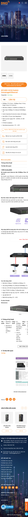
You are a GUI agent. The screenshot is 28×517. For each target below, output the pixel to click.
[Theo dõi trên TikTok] (6, 487)
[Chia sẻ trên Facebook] (7, 399)
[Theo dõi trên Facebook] (2, 487)
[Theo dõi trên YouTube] (16, 487)
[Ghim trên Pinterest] (14, 399)
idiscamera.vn (4, 500)
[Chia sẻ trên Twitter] (10, 399)
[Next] (25, 58)
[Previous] (3, 58)
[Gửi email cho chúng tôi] (9, 487)
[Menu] (26, 3)
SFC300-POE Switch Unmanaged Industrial (7, 426)
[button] (22, 3)
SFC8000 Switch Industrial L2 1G (21, 426)
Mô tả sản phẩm (6, 159)
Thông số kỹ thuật (6, 163)
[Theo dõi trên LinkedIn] (13, 487)
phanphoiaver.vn (5, 495)
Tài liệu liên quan (6, 166)
